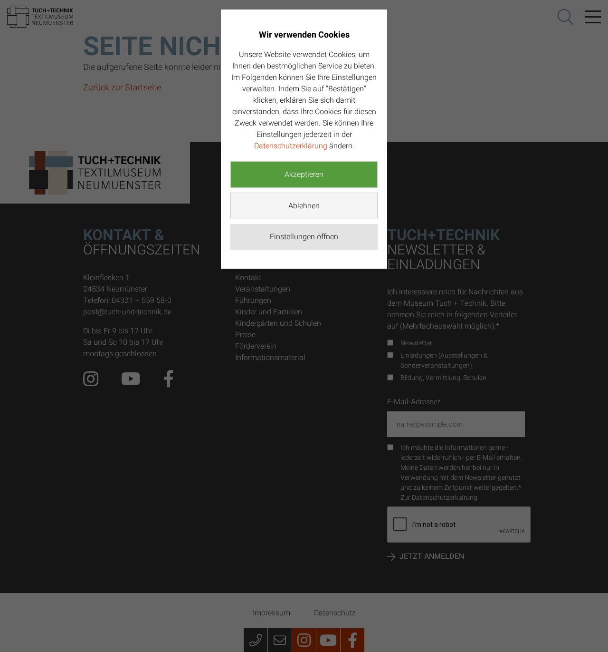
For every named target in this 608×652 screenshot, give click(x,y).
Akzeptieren (304, 174)
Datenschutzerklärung (290, 146)
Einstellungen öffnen (304, 237)
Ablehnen (304, 206)
